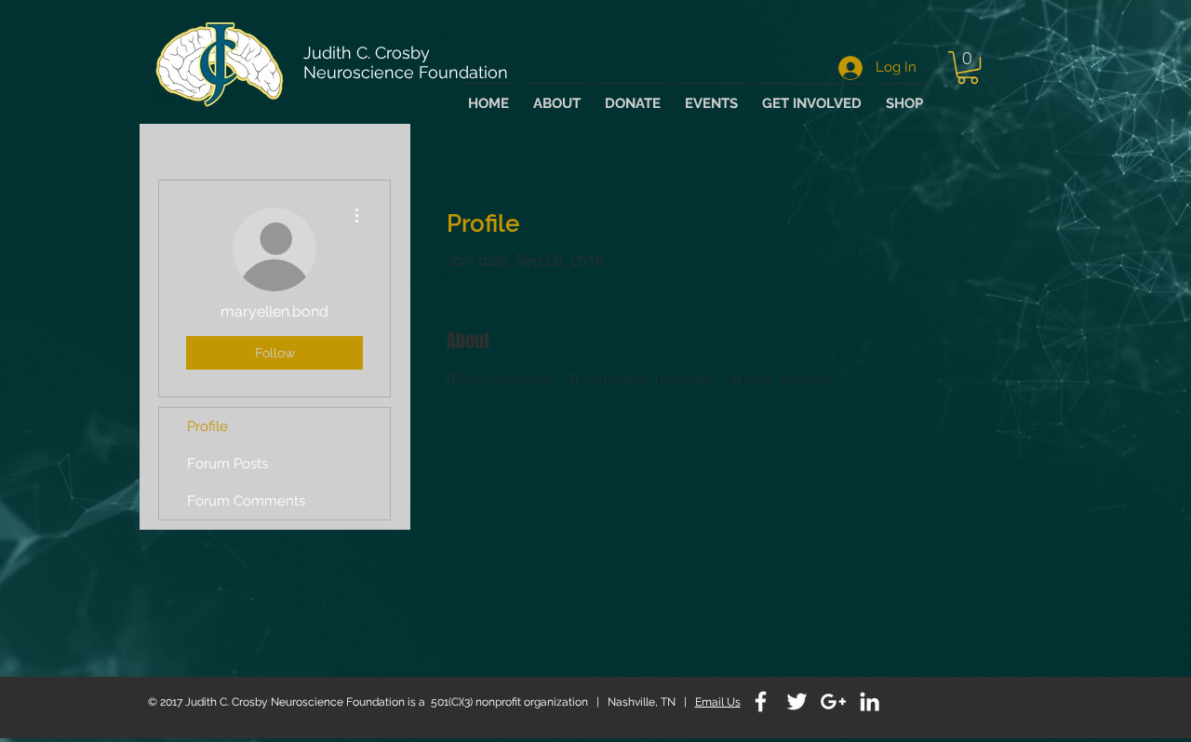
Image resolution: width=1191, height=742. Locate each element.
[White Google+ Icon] (833, 701)
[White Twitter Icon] (796, 701)
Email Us (718, 701)
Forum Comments (246, 500)
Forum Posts (227, 463)
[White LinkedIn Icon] (869, 701)
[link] (967, 67)
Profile (207, 426)
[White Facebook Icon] (760, 701)
